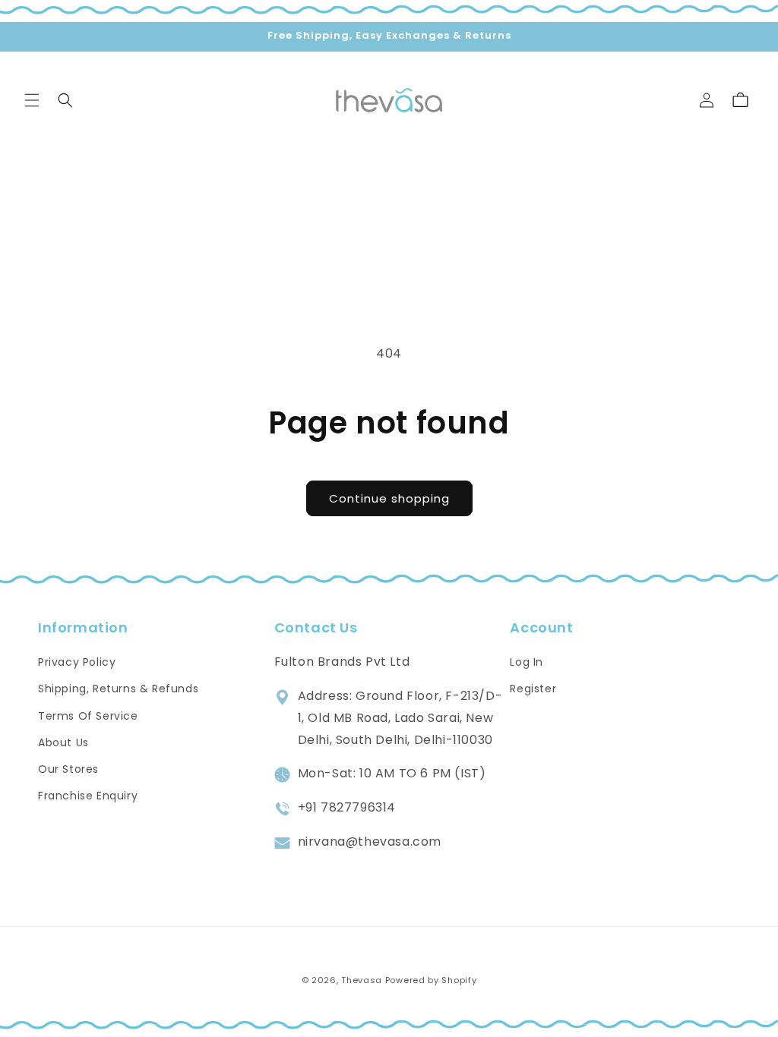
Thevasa (361, 980)
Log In (526, 662)
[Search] (65, 100)
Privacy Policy (76, 662)
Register (533, 688)
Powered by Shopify (431, 980)
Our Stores (68, 769)
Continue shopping (389, 498)
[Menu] (32, 100)
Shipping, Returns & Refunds (118, 688)
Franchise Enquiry (88, 795)
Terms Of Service (88, 715)
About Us (63, 742)
